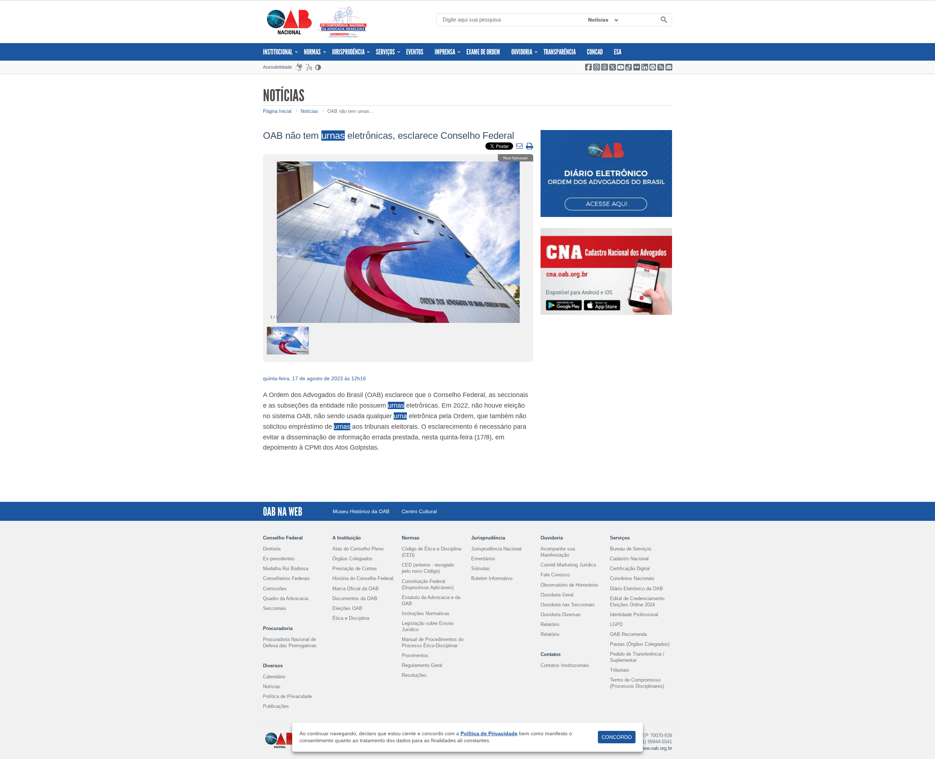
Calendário (274, 676)
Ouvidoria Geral (557, 595)
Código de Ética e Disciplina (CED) (431, 552)
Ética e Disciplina (350, 618)
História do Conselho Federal (362, 578)
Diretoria (271, 549)
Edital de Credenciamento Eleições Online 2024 (637, 601)
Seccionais (274, 608)
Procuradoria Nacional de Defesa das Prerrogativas (290, 642)
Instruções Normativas (426, 613)
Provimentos (415, 655)
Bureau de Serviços (631, 549)
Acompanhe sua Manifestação (558, 552)
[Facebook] (588, 67)
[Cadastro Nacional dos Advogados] (606, 271)
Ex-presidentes (279, 558)
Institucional (278, 51)
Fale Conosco (555, 574)
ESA (617, 51)
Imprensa (445, 51)
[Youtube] (620, 67)
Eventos (414, 51)
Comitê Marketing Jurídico (568, 565)
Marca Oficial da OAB (355, 588)
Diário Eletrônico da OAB (636, 588)
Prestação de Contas (354, 568)
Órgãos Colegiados (352, 558)
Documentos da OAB (354, 598)
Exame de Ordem (483, 51)
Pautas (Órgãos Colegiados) (639, 644)
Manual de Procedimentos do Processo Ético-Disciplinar (432, 642)
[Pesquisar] (663, 20)
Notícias (598, 20)
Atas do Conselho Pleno (357, 549)
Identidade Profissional (634, 614)
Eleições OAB (347, 608)
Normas (312, 51)
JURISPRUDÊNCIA (348, 51)
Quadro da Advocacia (285, 598)
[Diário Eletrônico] (606, 173)
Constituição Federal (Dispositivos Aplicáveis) (428, 584)
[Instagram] (596, 67)
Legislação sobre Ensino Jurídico (428, 626)
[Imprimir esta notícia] (529, 146)
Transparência (559, 51)
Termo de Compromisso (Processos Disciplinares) (637, 683)
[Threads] (604, 67)
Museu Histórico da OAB (361, 511)
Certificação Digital (630, 568)
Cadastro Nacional (629, 558)
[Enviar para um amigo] (520, 146)
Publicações (276, 706)
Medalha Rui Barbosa (285, 568)
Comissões (275, 588)
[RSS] (660, 67)
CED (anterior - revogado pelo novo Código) (428, 568)
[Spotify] (652, 67)
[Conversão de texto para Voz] (309, 67)
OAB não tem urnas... (350, 111)
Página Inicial (277, 111)
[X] (612, 67)
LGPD (616, 624)
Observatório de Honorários (569, 585)
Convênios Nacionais (632, 578)
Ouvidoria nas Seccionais (568, 604)
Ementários (483, 558)
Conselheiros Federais (286, 578)
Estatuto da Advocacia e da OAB (431, 600)
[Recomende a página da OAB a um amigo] (668, 67)
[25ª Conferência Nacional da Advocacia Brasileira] (343, 22)
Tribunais (619, 670)
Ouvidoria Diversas (561, 614)
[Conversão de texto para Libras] (299, 67)
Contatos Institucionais (565, 665)
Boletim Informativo (491, 578)
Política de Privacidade (287, 696)
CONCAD (595, 51)
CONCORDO (617, 737)
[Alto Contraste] (318, 67)
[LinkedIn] (644, 67)
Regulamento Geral (422, 665)
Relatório (550, 624)
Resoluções (414, 675)
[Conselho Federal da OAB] (289, 21)
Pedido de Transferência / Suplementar (637, 657)
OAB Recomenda (628, 634)
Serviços (385, 51)
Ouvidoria (521, 51)
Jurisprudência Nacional (496, 549)
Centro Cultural (419, 511)
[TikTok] (628, 67)
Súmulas (480, 568)
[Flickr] (636, 67)
